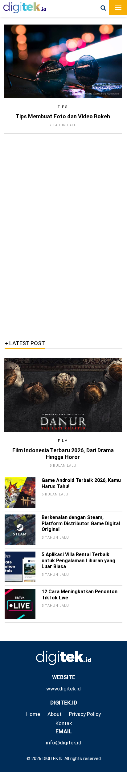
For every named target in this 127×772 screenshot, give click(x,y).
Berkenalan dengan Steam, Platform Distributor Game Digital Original (81, 523)
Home (33, 714)
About (54, 714)
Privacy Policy (85, 714)
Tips (63, 107)
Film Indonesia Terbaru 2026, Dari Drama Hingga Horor (63, 453)
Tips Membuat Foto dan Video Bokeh (63, 116)
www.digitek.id (63, 689)
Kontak (63, 723)
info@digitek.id (63, 743)
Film (63, 441)
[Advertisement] (54, 235)
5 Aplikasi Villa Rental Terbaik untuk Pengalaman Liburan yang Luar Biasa (78, 561)
